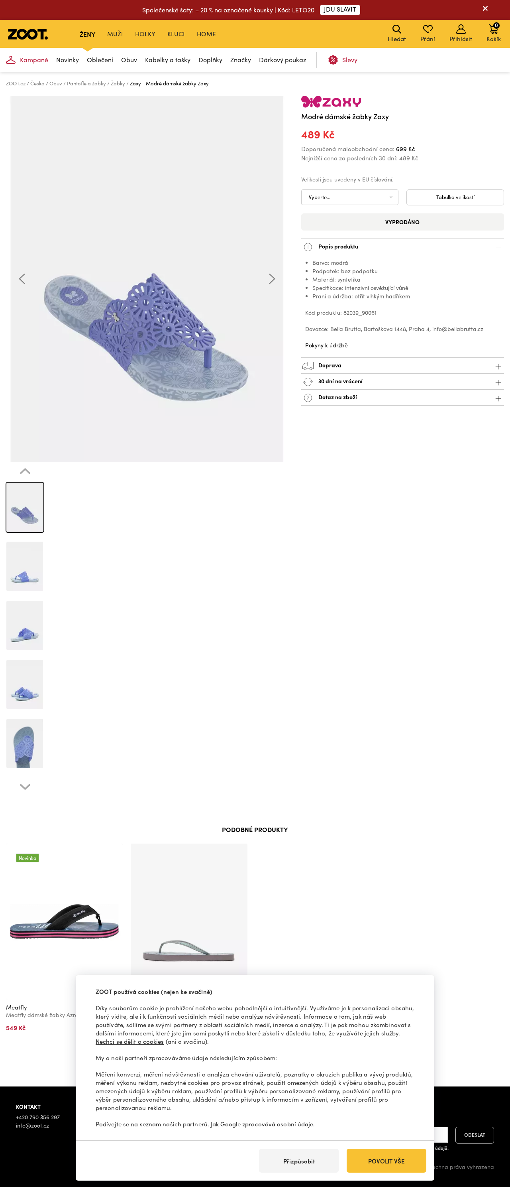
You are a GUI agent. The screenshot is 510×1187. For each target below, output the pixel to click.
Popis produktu (337, 246)
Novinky (67, 59)
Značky (240, 59)
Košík (493, 32)
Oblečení (100, 59)
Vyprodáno (402, 222)
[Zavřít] (485, 10)
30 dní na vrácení (340, 381)
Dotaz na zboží (337, 397)
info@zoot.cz (32, 1125)
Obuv (129, 59)
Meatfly (16, 1007)
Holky (145, 34)
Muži (115, 34)
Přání (427, 39)
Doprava (329, 365)
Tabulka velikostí (455, 197)
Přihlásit (460, 39)
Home (206, 34)
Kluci (176, 34)
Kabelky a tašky (167, 59)
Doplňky (210, 59)
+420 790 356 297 (38, 1117)
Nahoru (490, 1139)
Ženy (87, 34)
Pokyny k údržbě (326, 345)
